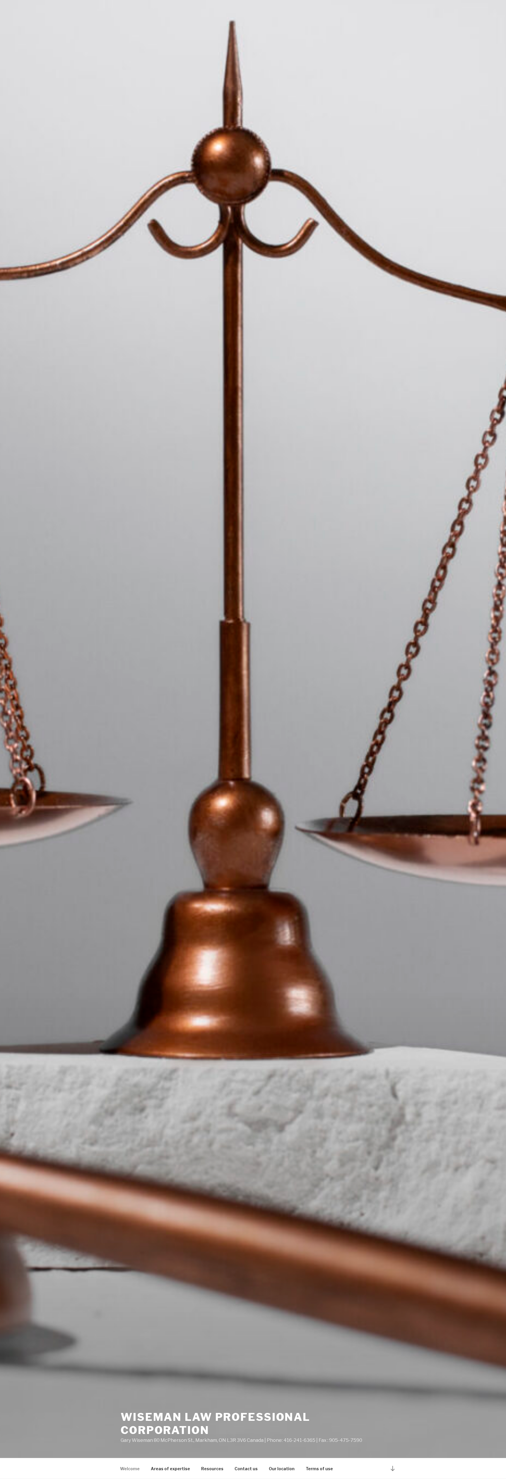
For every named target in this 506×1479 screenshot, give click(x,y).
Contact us (246, 1468)
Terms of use (319, 1468)
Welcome (130, 1468)
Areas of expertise (170, 1468)
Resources (212, 1468)
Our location (282, 1468)
